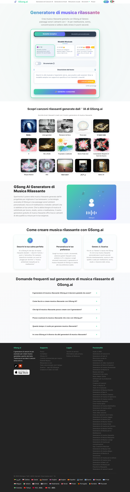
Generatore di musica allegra (102, 451)
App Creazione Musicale (101, 446)
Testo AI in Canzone (99, 388)
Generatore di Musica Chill (101, 449)
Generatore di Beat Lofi (100, 462)
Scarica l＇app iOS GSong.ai (49, 367)
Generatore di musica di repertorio (104, 397)
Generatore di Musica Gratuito (103, 390)
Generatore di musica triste (102, 424)
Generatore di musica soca (102, 460)
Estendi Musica (98, 360)
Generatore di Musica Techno (102, 422)
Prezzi (93, 2)
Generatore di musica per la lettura (104, 458)
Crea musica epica (99, 403)
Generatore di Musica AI (101, 370)
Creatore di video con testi (49, 370)
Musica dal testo (98, 372)
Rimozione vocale (74, 2)
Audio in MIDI (97, 351)
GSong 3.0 (43, 356)
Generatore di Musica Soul (101, 419)
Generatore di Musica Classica (103, 394)
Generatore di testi (60, 2)
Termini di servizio (72, 351)
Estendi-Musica (45, 360)
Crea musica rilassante (100, 401)
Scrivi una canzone (99, 410)
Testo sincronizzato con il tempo (51, 365)
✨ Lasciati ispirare (86, 81)
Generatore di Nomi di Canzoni (103, 365)
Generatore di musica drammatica (104, 406)
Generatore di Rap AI (100, 392)
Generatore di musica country (103, 399)
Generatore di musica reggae (102, 417)
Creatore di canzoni (99, 383)
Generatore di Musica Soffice (102, 428)
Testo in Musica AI (99, 385)
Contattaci (43, 354)
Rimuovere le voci (46, 363)
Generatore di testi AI (100, 356)
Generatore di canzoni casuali (103, 469)
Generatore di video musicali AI (103, 363)
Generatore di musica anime (102, 408)
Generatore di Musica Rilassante (103, 437)
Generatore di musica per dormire (104, 426)
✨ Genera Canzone (65, 92)
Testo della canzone (99, 413)
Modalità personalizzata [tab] (80, 34)
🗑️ (95, 70)
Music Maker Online (99, 376)
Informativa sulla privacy (74, 354)
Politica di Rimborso (73, 356)
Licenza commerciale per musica (51, 358)
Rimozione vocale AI (99, 358)
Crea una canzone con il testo (103, 415)
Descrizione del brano (76, 70)
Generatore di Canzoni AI (44, 2)
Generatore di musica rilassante (103, 435)
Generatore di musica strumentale (104, 367)
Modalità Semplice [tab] (50, 34)
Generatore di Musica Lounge (102, 440)
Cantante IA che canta (100, 374)
